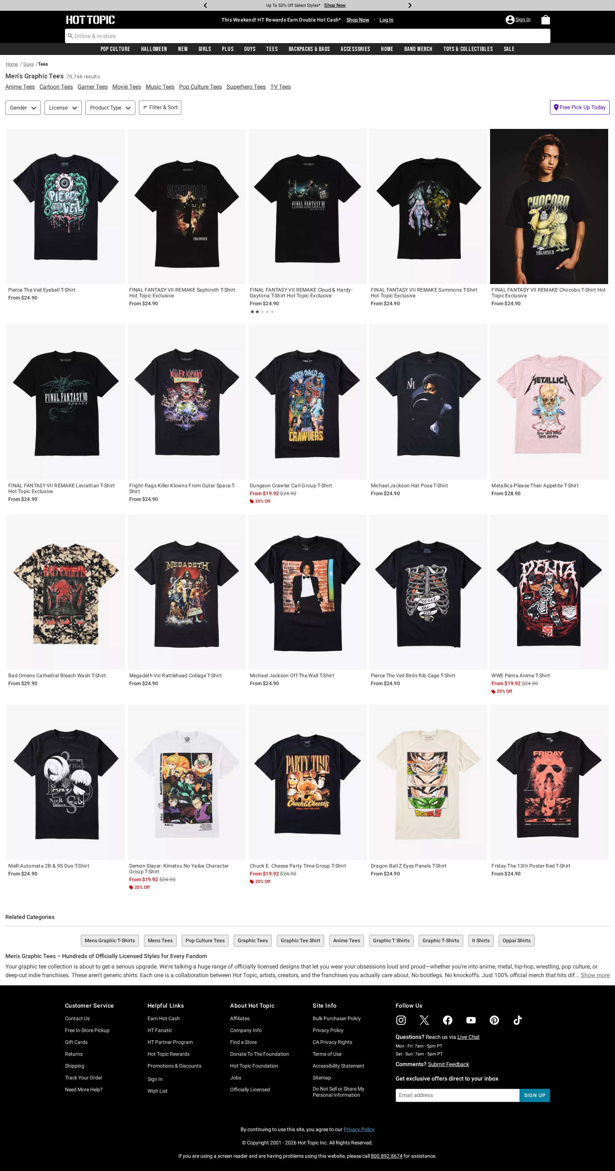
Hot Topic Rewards (169, 1054)
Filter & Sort (163, 107)
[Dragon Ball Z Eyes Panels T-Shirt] (428, 782)
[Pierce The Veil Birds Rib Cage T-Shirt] (428, 592)
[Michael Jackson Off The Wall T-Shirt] (307, 592)
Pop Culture (115, 49)
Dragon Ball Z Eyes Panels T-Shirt (409, 866)
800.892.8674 (386, 1156)
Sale (509, 49)
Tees (272, 49)
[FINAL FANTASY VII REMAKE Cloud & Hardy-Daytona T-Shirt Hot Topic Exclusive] (307, 206)
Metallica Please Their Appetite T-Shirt (535, 485)
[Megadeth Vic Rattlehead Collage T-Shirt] (187, 592)
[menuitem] (545, 19)
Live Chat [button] (468, 1037)
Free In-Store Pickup (87, 1030)
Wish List (158, 1091)
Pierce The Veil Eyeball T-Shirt (41, 290)
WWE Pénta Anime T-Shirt (520, 675)
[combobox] (307, 36)
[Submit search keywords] (70, 35)
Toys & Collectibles (468, 49)
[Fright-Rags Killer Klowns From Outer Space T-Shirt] (187, 401)
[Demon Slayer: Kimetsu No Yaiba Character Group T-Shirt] (187, 782)
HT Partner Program (170, 1042)
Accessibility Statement (338, 1066)
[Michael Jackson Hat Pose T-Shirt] (428, 401)
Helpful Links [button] (166, 1005)
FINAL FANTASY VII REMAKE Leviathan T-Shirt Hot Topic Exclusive (61, 488)
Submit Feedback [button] (448, 1064)
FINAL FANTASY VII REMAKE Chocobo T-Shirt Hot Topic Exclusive (548, 292)
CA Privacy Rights (332, 1042)
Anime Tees (346, 940)
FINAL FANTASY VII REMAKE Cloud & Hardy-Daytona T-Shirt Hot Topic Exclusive (301, 292)
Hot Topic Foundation (254, 1066)
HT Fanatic (160, 1030)
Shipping (74, 1066)
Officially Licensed (250, 1089)
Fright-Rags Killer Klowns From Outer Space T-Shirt (182, 488)
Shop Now (333, 5)
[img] (401, 1020)
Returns (74, 1054)
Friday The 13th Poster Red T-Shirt (530, 866)
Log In (386, 20)
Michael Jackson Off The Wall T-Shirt (292, 675)
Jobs (235, 1078)
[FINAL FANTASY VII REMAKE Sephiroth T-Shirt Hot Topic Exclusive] (187, 206)
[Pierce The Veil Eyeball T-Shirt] (66, 206)
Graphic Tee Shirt (300, 940)
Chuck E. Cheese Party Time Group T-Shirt (298, 866)
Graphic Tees (253, 940)
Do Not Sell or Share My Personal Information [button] (338, 1092)
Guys (249, 49)
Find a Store (243, 1042)
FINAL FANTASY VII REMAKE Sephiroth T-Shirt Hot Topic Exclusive (182, 292)
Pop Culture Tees (205, 940)
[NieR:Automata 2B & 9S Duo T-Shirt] (66, 782)
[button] (519, 19)
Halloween (154, 49)
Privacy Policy (328, 1030)
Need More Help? (84, 1089)
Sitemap (322, 1078)
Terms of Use (327, 1054)
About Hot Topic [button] (252, 1005)
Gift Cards (76, 1042)
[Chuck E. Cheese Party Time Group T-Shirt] (307, 782)
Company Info (246, 1030)
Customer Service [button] (90, 1005)
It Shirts (481, 940)
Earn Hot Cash (164, 1018)
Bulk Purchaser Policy (337, 1018)
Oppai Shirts (517, 940)
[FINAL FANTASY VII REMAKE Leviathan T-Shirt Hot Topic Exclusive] (66, 401)
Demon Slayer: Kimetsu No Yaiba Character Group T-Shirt (179, 868)
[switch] (580, 107)
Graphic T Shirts (391, 940)
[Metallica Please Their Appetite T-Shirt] (549, 401)
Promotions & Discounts (174, 1066)
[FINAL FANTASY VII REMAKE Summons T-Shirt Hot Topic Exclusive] (428, 206)
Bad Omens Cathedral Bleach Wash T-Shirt (57, 675)
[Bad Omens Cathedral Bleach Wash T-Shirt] (66, 592)
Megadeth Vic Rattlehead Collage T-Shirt (175, 675)
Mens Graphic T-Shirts (110, 940)
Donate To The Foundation (259, 1054)
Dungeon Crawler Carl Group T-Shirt (291, 485)
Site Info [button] (324, 1005)
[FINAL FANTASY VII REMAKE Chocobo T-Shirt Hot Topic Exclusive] (549, 206)
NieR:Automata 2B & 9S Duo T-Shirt (48, 866)
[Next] (410, 5)
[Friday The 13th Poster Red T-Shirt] (549, 782)
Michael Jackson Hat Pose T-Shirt (409, 485)
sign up (534, 1095)
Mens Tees (160, 940)
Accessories (355, 49)
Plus (227, 49)
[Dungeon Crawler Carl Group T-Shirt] (307, 401)
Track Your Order (83, 1078)
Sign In (155, 1079)
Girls (205, 49)
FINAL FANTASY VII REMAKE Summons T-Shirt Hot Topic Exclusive (424, 292)
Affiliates (240, 1018)
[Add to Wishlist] (118, 136)
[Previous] (205, 5)
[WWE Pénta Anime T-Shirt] (549, 592)
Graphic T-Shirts (441, 940)
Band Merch (418, 49)
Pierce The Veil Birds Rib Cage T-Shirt (413, 675)
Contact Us (77, 1018)
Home (387, 49)
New (182, 49)
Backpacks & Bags (309, 49)
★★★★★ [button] (255, 312)
